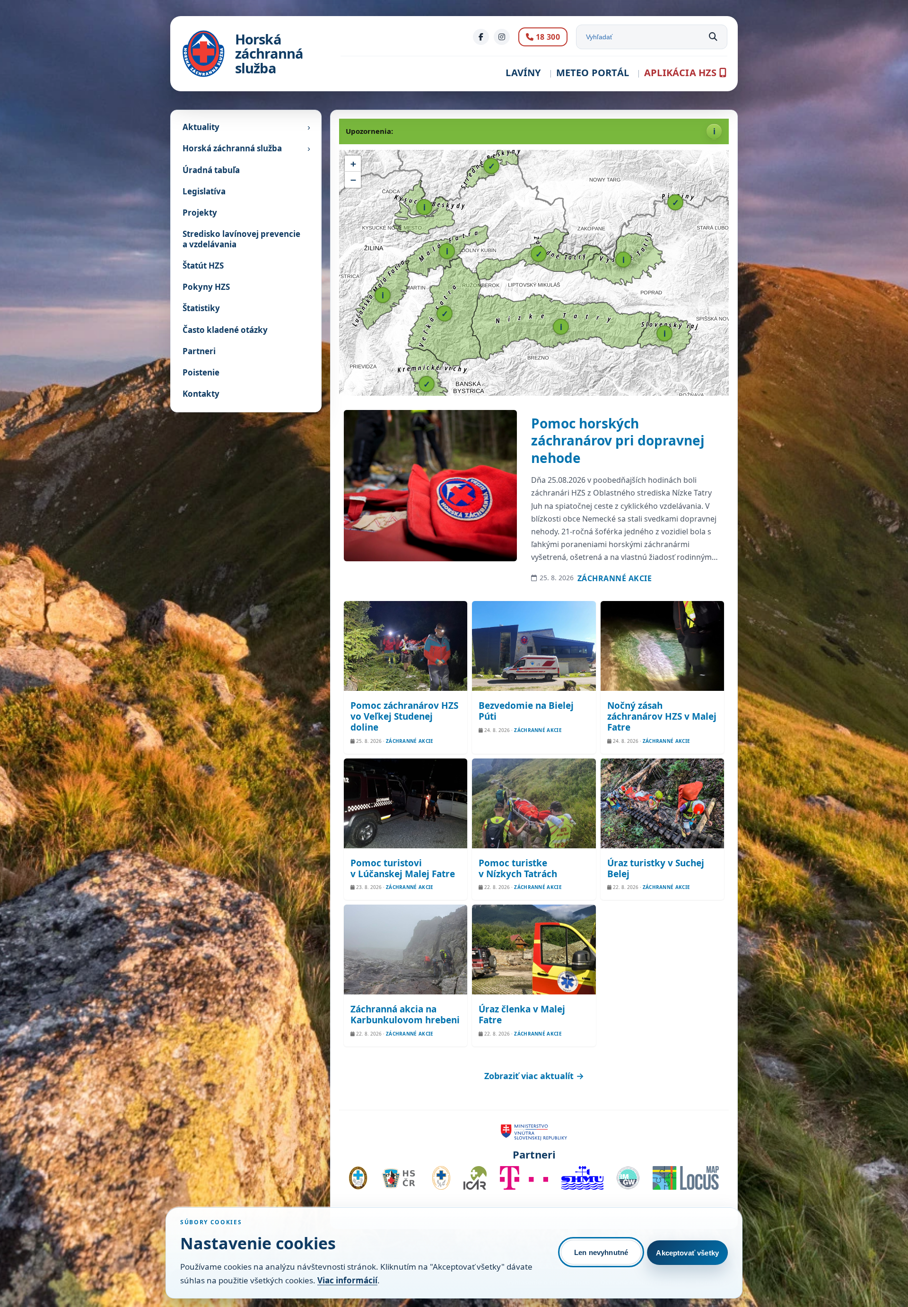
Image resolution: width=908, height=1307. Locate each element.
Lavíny (523, 72)
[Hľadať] (713, 37)
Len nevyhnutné (601, 1252)
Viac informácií (347, 1280)
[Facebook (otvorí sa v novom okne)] (481, 37)
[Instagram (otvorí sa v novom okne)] (502, 37)
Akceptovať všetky (687, 1253)
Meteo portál (592, 72)
